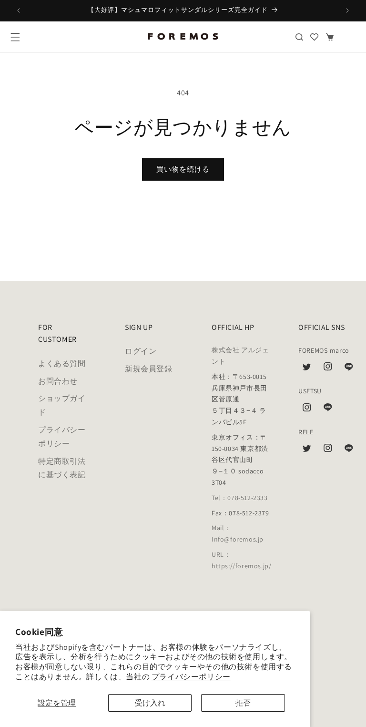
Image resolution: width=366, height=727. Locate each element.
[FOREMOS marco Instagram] (327, 369)
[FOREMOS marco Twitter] (306, 369)
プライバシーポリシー (191, 677)
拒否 (243, 703)
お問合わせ (58, 381)
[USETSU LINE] (327, 410)
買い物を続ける (183, 169)
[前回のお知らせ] (18, 10)
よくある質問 (62, 363)
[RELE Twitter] (306, 450)
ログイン (140, 351)
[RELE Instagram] (327, 450)
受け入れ (150, 703)
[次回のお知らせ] (347, 10)
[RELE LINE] (348, 450)
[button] (15, 37)
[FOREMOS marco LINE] (348, 369)
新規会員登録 (149, 369)
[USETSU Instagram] (306, 410)
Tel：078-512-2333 (240, 497)
